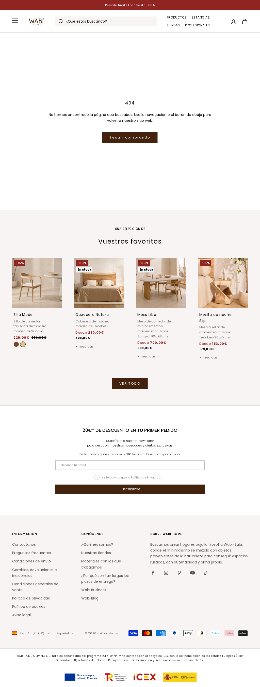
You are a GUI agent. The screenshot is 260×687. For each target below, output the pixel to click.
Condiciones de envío (31, 561)
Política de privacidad (31, 598)
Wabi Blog (90, 598)
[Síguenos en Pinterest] (179, 572)
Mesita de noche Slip (215, 317)
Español (63, 633)
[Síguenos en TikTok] (205, 572)
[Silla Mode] (23, 344)
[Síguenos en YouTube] (192, 572)
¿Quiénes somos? (97, 544)
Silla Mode (23, 314)
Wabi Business (93, 589)
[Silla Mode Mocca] (16, 344)
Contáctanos (24, 544)
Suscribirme (130, 489)
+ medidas (84, 346)
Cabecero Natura (92, 314)
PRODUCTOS (177, 17)
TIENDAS (173, 25)
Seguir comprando (129, 137)
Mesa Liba (146, 314)
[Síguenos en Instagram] (166, 572)
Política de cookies (28, 606)
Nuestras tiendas (96, 552)
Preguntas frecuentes (31, 552)
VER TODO (130, 383)
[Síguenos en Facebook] (152, 572)
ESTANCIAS (201, 17)
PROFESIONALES (197, 25)
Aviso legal (21, 614)
